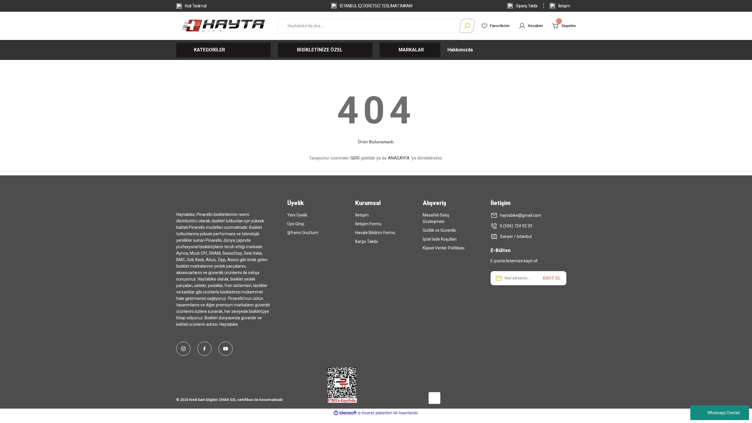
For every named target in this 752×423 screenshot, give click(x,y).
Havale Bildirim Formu (375, 232)
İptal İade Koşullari (439, 239)
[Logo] (223, 26)
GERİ (355, 158)
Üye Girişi (295, 223)
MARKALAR (411, 50)
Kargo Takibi (366, 241)
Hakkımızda (460, 50)
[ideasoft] (345, 413)
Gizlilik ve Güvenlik (439, 230)
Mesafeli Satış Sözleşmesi (436, 218)
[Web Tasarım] (410, 397)
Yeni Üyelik (297, 215)
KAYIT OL (551, 278)
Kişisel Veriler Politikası (443, 248)
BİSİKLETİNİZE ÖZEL (320, 50)
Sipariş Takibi (526, 6)
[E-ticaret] (375, 413)
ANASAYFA (398, 158)
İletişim (564, 6)
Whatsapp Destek (723, 412)
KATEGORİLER (209, 50)
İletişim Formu (368, 223)
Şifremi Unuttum (302, 232)
